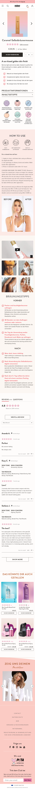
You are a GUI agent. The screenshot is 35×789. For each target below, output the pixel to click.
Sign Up (23, 1)
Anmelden (32, 6)
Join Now (27, 780)
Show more (17, 559)
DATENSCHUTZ (17, 717)
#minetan (18, 667)
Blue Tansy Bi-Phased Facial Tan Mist (8, 608)
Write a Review (17, 417)
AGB (17, 721)
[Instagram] (17, 747)
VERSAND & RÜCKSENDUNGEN (18, 725)
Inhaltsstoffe (9, 94)
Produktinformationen (15, 90)
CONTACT (17, 713)
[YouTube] (24, 747)
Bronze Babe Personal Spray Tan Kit (8, 644)
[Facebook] (10, 747)
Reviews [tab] (5, 399)
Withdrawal (18, 728)
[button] (27, 6)
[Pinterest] (13, 747)
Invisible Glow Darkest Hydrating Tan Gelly (24, 608)
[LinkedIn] (21, 747)
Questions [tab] (18, 399)
